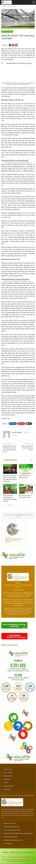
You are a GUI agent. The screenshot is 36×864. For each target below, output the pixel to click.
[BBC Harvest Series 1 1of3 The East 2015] (26, 489)
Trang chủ (5, 852)
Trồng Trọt (23, 465)
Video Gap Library (7, 31)
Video (5, 485)
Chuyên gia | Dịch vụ (9, 786)
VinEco (5, 237)
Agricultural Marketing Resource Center (13, 840)
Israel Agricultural (8, 843)
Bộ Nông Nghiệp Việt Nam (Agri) (11, 826)
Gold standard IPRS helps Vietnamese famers (27, 447)
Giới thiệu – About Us (16, 852)
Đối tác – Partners (8, 772)
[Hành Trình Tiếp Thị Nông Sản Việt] (26, 469)
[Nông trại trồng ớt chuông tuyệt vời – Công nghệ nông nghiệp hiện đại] (10, 489)
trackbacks (20, 514)
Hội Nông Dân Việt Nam (9, 823)
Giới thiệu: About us (8, 769)
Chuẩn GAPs (7, 465)
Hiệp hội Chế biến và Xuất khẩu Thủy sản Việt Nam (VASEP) (18, 833)
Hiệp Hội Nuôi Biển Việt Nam (11, 836)
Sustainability (7, 789)
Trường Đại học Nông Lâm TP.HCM (12, 830)
